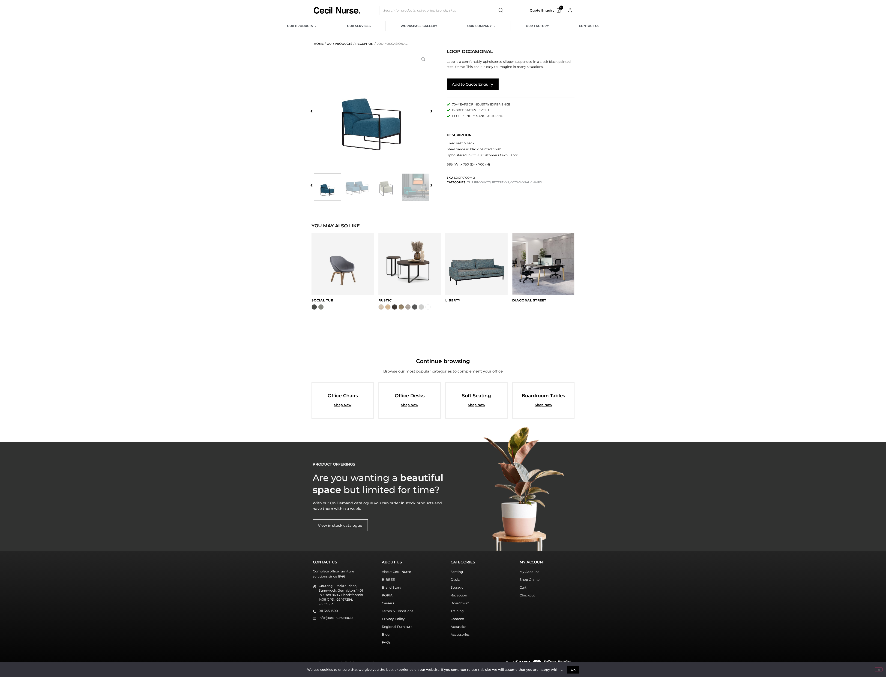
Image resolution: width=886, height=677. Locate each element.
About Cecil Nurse (396, 572)
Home (319, 43)
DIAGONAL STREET (529, 300)
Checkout (527, 595)
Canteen (457, 619)
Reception (459, 595)
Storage (457, 587)
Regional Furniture (397, 627)
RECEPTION (364, 43)
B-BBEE (388, 580)
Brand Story (391, 587)
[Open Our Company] (494, 26)
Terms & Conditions (397, 611)
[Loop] (371, 111)
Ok (573, 669)
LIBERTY (452, 300)
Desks (455, 580)
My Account (529, 572)
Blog (386, 634)
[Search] (500, 10)
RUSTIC (385, 300)
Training (457, 611)
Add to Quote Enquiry (472, 84)
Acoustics (458, 627)
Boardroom (460, 603)
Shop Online (529, 580)
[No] (879, 669)
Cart (523, 587)
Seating (457, 572)
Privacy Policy (393, 619)
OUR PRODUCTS (339, 43)
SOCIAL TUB (322, 300)
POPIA (387, 595)
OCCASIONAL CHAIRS (526, 182)
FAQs (386, 642)
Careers (388, 603)
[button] (311, 111)
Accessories (460, 634)
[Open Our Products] (315, 26)
